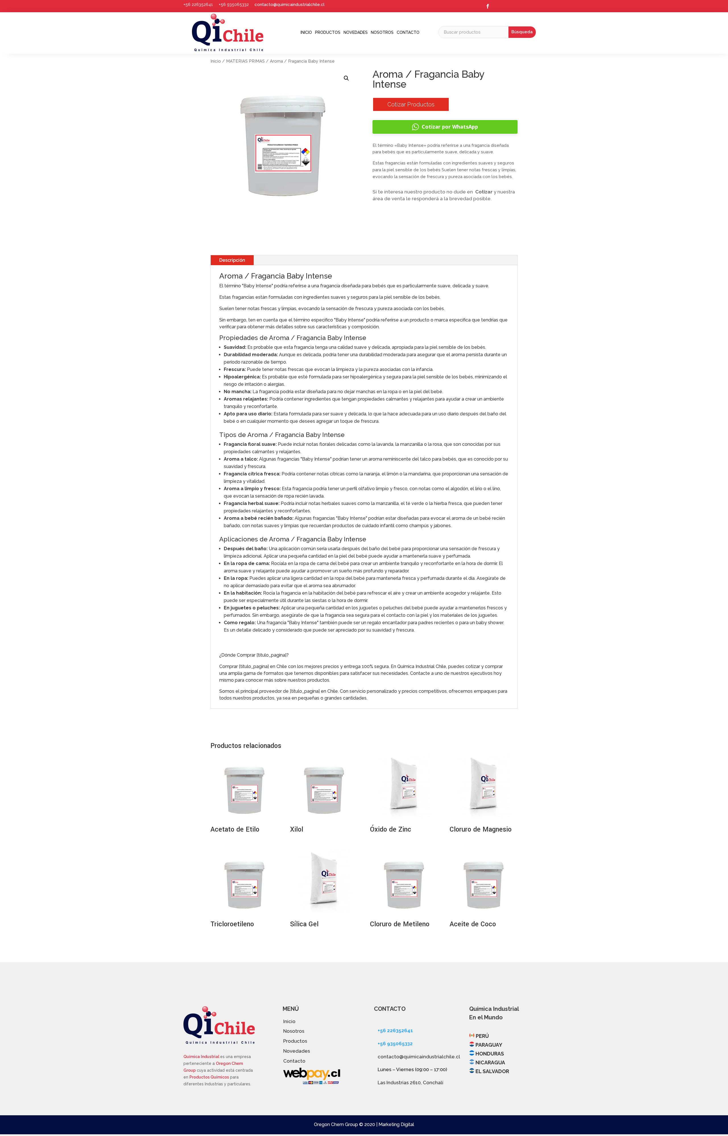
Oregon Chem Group (336, 1124)
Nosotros (382, 32)
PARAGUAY (488, 1045)
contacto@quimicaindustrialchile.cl (289, 4)
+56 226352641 (198, 4)
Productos (327, 32)
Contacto (408, 32)
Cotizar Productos (411, 104)
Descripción (232, 260)
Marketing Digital (396, 1124)
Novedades (356, 32)
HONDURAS (489, 1054)
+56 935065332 (234, 4)
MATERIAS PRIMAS (245, 61)
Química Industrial (201, 1056)
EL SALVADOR (492, 1071)
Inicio (306, 32)
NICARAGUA (490, 1062)
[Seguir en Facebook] (487, 6)
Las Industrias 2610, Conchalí (410, 1082)
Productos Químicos (209, 1077)
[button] (346, 78)
